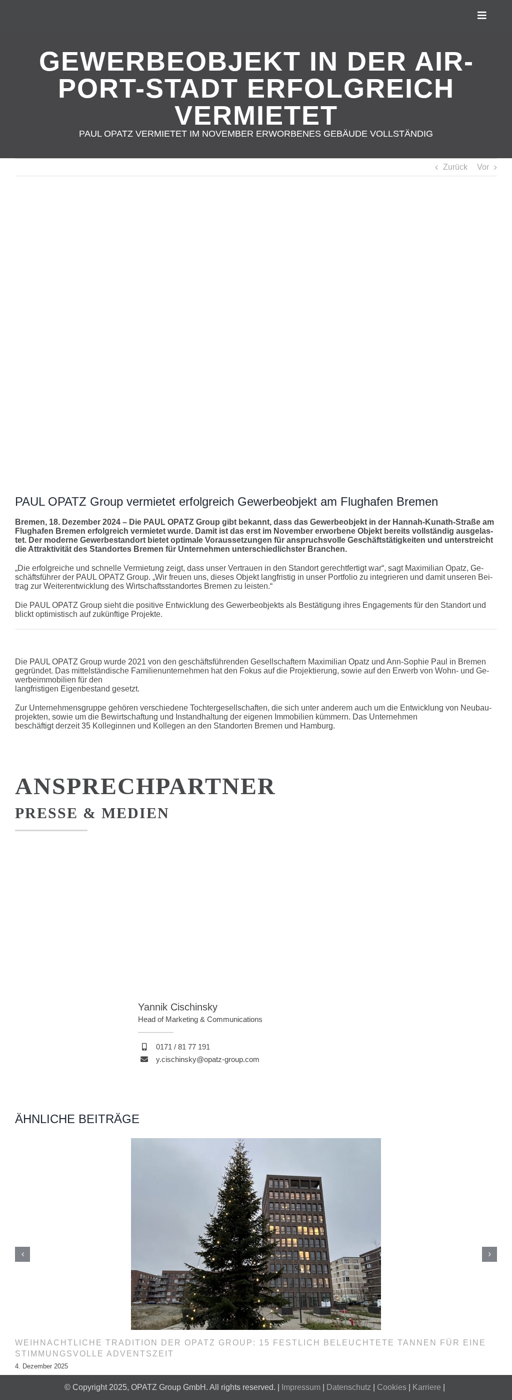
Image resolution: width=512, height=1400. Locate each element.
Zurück (455, 167)
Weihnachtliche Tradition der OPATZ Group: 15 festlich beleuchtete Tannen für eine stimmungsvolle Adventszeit (250, 1348)
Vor (483, 167)
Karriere (426, 1387)
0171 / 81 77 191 (183, 1046)
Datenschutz (348, 1387)
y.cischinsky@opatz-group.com (208, 1059)
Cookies (391, 1387)
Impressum (301, 1387)
